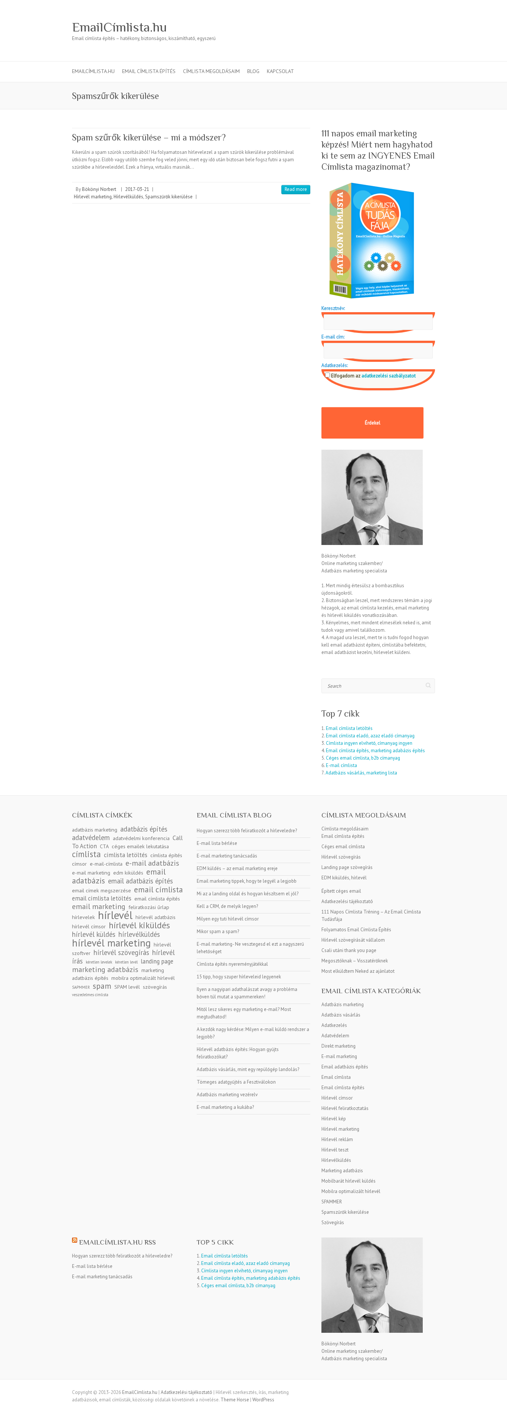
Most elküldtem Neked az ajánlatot (358, 971)
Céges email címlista (343, 846)
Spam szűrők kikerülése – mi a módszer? (149, 137)
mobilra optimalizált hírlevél (143, 978)
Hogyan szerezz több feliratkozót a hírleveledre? (247, 830)
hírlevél (115, 915)
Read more (296, 189)
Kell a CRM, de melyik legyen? (227, 906)
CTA (104, 846)
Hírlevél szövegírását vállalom (353, 940)
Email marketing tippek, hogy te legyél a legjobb (247, 881)
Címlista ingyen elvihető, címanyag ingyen (369, 743)
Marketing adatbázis (342, 1170)
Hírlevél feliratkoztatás (345, 1108)
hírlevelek (83, 917)
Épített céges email (341, 891)
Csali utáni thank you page (348, 950)
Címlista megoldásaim (211, 71)
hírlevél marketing (111, 942)
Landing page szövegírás (347, 867)
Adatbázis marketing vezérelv (227, 1094)
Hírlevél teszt (335, 1150)
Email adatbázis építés (344, 1067)
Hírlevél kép (333, 1119)
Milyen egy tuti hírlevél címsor (228, 919)
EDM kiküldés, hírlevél (344, 878)
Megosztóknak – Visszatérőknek (354, 961)
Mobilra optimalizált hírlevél (350, 1191)
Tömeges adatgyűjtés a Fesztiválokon (236, 1082)
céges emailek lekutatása (140, 846)
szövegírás (155, 987)
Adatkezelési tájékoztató (347, 901)
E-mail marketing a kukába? (225, 1107)
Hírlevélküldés (128, 197)
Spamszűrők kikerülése (169, 197)
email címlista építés (157, 898)
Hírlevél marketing (93, 197)
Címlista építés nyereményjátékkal (232, 964)
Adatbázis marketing (342, 1004)
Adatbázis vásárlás (340, 1015)
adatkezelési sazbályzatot (388, 376)
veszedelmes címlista (90, 994)
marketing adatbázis (105, 969)
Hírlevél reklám (337, 1139)
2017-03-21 (137, 189)
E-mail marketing (339, 1056)
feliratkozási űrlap (148, 907)
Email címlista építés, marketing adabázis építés (375, 750)
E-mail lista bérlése (217, 843)
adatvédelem (91, 837)
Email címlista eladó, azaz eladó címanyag (370, 736)
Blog (253, 71)
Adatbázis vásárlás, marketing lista (361, 773)
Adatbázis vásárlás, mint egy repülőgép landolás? (248, 1069)
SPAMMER (331, 1202)
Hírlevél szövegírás (341, 857)
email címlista (158, 889)
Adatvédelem (335, 1035)
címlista (86, 854)
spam (102, 986)
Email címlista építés (342, 836)
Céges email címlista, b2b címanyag (363, 758)
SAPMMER (81, 987)
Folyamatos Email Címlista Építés (356, 929)
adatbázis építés (143, 829)
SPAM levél (127, 987)
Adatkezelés (334, 1025)
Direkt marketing (338, 1046)
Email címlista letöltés (349, 728)
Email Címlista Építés (149, 71)
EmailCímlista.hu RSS (117, 1242)
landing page (157, 961)
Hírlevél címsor (337, 1098)
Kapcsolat (280, 71)
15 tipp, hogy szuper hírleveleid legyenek (239, 977)
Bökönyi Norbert (99, 189)
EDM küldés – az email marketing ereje (237, 868)
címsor (79, 863)
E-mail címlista (341, 765)
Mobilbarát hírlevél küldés (348, 1181)
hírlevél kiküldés (139, 925)
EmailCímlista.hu (119, 27)
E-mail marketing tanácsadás (227, 856)
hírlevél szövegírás (121, 952)
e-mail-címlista (106, 863)
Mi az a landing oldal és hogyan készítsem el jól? (247, 893)
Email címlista (336, 1077)
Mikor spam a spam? (218, 931)
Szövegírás (332, 1222)
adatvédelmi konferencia (141, 838)
